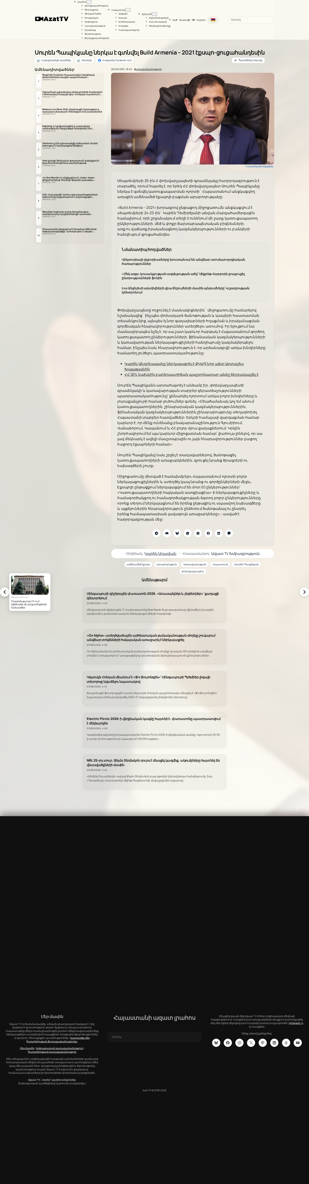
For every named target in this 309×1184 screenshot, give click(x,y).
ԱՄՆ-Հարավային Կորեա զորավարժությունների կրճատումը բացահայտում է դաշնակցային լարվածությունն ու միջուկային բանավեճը (70, 196)
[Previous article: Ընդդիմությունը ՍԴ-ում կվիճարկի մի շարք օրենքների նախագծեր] (4, 592)
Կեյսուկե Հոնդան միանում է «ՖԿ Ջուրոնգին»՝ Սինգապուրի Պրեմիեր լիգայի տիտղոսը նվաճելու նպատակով (148, 679)
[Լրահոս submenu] (89, 2)
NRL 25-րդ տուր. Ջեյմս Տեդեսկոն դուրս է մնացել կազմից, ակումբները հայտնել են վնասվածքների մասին (153, 762)
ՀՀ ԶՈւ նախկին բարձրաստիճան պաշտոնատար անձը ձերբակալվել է (191, 374)
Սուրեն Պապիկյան (246, 564)
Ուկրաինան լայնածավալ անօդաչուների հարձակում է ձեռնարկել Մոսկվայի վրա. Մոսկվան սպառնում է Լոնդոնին (72, 93)
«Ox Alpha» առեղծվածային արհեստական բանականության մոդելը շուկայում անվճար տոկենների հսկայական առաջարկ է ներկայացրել (151, 637)
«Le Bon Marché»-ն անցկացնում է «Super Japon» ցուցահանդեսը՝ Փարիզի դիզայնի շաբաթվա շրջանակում (68, 179)
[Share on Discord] (167, 533)
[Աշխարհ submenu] (154, 14)
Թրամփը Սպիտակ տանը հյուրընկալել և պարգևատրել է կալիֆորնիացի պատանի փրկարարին (66, 213)
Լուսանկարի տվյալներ (260, 166)
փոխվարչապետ (193, 571)
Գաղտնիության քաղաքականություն (52, 1051)
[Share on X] (198, 533)
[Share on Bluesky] (177, 533)
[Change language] (213, 19)
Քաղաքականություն (148, 69)
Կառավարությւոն (195, 564)
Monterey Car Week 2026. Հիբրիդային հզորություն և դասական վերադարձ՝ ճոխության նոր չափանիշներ (72, 110)
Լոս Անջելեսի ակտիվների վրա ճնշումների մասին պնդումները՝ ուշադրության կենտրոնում (185, 290)
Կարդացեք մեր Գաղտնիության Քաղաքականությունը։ (58, 1039)
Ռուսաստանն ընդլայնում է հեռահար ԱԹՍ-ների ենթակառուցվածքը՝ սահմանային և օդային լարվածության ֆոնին (69, 230)
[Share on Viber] (229, 533)
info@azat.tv (296, 1023)
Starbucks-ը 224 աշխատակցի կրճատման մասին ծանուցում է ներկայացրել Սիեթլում (70, 144)
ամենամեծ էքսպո (138, 564)
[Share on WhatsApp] (187, 533)
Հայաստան (220, 564)
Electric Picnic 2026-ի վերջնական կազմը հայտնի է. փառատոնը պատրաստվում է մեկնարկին (153, 721)
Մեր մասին (27, 1048)
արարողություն (166, 564)
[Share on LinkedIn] (219, 533)
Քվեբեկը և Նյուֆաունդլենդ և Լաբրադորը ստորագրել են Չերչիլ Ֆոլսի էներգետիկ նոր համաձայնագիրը (67, 127)
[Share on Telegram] (156, 533)
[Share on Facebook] (208, 533)
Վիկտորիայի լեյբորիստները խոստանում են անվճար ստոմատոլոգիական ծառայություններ (183, 261)
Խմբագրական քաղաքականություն (59, 1048)
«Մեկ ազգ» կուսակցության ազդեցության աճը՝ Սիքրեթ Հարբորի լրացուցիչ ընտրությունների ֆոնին (183, 276)
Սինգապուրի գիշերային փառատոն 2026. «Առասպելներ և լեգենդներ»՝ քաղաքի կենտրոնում (153, 595)
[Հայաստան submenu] (127, 10)
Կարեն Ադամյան (160, 553)
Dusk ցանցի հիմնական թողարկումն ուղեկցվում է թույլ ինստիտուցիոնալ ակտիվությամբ (70, 161)
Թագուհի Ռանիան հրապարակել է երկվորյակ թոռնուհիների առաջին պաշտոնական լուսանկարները (68, 76)
